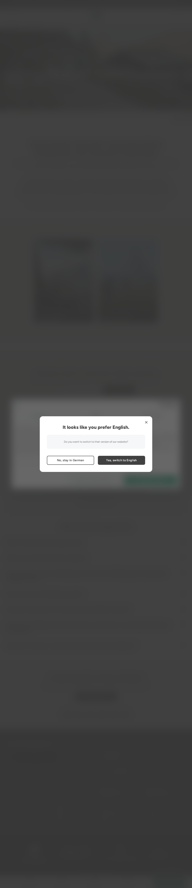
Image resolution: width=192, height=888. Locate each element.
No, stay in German (70, 460)
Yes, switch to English (121, 460)
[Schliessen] (146, 422)
